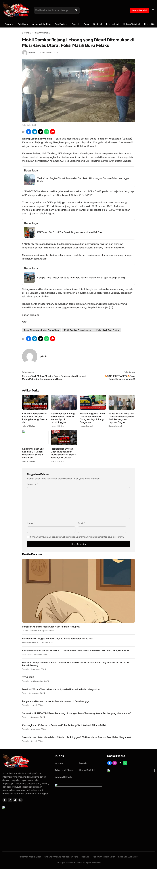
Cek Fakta (23, 24)
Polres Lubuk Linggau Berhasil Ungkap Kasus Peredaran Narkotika (57, 638)
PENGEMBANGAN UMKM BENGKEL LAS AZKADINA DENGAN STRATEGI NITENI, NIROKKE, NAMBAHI (75, 650)
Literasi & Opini (86, 770)
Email (81, 523)
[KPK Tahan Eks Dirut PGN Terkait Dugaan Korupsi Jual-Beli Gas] (29, 236)
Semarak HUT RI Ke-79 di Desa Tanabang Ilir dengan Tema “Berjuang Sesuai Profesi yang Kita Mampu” (76, 713)
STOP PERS (28, 677)
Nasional (97, 24)
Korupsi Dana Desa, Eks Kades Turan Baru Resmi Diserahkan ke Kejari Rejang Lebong (81, 277)
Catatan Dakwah (29, 630)
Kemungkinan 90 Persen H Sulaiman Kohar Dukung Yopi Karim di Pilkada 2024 (64, 725)
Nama (31, 523)
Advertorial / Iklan (41, 24)
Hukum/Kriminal (131, 24)
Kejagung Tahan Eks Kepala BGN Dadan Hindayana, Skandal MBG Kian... (33, 453)
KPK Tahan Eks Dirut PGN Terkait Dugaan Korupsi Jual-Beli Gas (69, 232)
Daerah (75, 24)
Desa (86, 24)
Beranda (9, 24)
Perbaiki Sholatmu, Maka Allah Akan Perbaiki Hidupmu (51, 626)
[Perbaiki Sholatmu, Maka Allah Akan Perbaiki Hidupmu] (78, 621)
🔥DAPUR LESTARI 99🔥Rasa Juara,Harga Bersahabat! (119, 377)
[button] (52, 131)
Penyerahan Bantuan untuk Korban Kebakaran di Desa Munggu (56, 701)
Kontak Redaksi (139, 10)
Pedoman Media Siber (30, 856)
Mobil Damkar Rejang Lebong (77, 330)
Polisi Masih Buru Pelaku (107, 330)
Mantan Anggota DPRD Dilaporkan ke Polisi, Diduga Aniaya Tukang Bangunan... (92, 418)
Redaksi (85, 856)
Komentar (32, 484)
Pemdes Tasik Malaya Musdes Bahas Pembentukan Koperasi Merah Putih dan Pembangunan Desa (54, 377)
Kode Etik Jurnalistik (128, 856)
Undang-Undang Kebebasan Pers (61, 856)
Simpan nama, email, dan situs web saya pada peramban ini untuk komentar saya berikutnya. (77, 536)
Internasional (112, 24)
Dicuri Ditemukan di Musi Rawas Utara (41, 330)
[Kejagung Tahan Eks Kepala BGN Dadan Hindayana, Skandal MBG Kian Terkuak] (35, 444)
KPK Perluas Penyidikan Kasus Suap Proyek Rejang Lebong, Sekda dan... (34, 418)
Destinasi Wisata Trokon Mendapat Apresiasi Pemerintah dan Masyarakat (61, 689)
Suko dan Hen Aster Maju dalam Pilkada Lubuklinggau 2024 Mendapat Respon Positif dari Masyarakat (76, 737)
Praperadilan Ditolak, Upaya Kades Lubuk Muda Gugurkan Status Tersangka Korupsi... (63, 453)
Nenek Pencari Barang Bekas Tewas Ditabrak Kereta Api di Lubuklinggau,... (63, 418)
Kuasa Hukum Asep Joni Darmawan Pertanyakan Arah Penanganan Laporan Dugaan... (121, 418)
